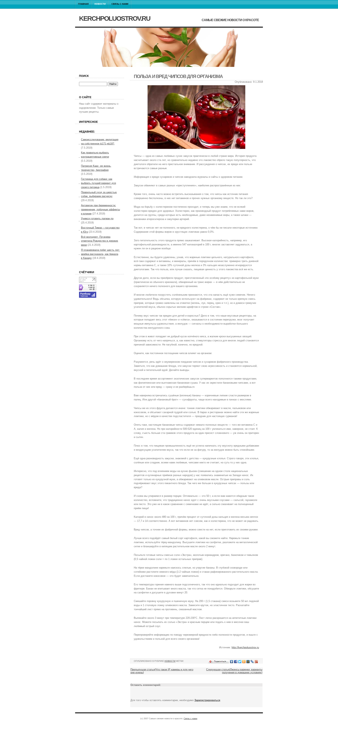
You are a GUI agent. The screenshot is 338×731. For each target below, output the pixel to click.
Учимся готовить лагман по (97, 218)
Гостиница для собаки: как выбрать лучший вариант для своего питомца (98, 183)
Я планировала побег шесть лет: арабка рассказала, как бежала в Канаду (100, 254)
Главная (83, 4)
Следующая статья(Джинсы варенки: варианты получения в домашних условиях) (234, 671)
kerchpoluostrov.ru (114, 18)
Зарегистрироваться (207, 700)
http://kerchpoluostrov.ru (245, 647)
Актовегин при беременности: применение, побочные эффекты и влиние (100, 209)
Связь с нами (119, 4)
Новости (100, 4)
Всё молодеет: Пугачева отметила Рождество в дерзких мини (99, 241)
